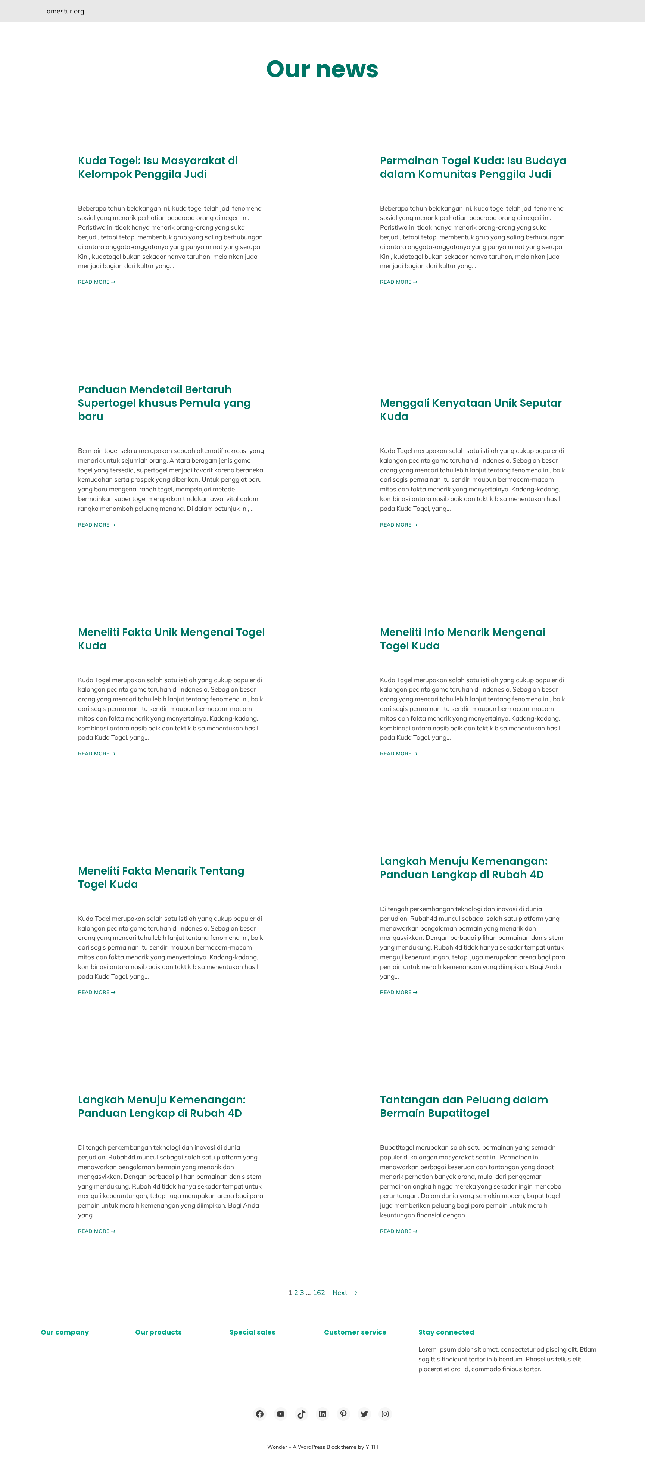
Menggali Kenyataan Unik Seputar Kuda (471, 410)
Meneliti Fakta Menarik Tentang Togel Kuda (161, 877)
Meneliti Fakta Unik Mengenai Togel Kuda (171, 639)
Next (345, 1292)
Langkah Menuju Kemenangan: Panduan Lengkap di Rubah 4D (464, 868)
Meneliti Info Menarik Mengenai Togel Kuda (462, 639)
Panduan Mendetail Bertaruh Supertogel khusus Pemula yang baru (164, 403)
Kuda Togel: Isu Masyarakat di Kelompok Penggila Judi (158, 167)
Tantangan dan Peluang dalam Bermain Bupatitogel (464, 1106)
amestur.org (65, 11)
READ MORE (97, 282)
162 (319, 1292)
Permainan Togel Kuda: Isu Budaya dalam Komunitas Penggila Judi (473, 167)
